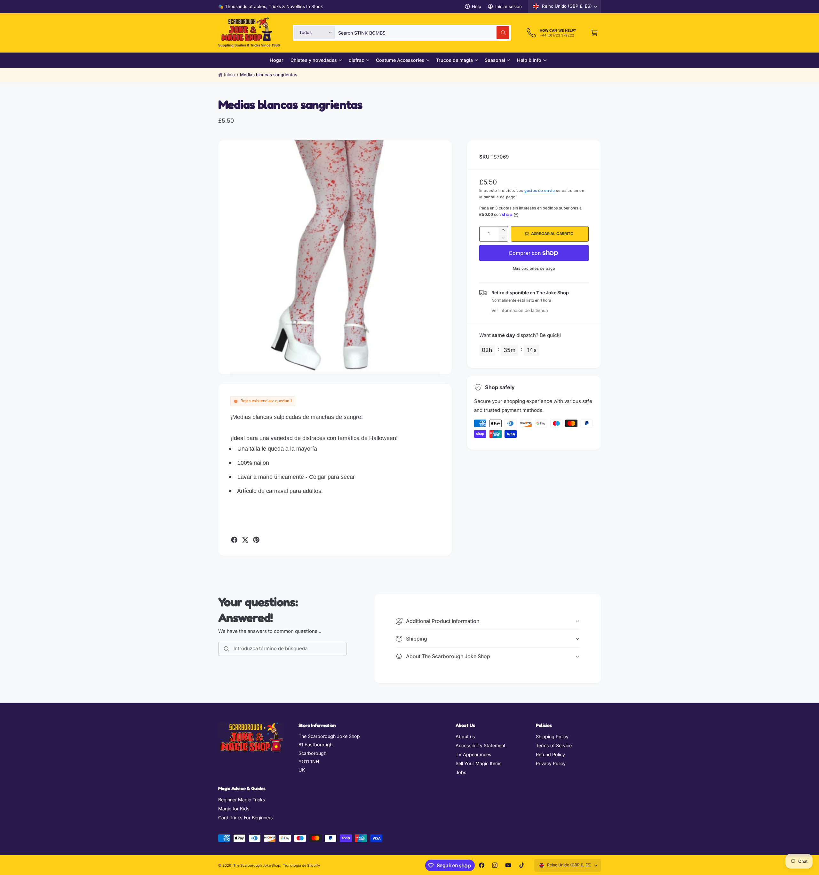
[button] (594, 32)
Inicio (229, 74)
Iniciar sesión (508, 6)
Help (476, 6)
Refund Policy (550, 754)
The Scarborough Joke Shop (256, 865)
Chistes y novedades (313, 60)
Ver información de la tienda (519, 310)
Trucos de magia (454, 60)
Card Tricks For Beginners (245, 817)
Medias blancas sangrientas (268, 74)
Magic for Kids (234, 808)
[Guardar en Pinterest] (256, 540)
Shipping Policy (552, 736)
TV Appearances (473, 754)
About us (465, 736)
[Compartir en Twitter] (245, 540)
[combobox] (424, 32)
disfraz (356, 60)
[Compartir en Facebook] (234, 540)
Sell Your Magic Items (479, 763)
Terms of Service (554, 745)
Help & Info (529, 60)
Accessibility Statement (480, 745)
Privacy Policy (551, 763)
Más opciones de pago (534, 268)
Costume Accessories (400, 60)
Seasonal (495, 60)
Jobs (461, 772)
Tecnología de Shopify (301, 865)
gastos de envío (539, 190)
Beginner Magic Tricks (241, 799)
